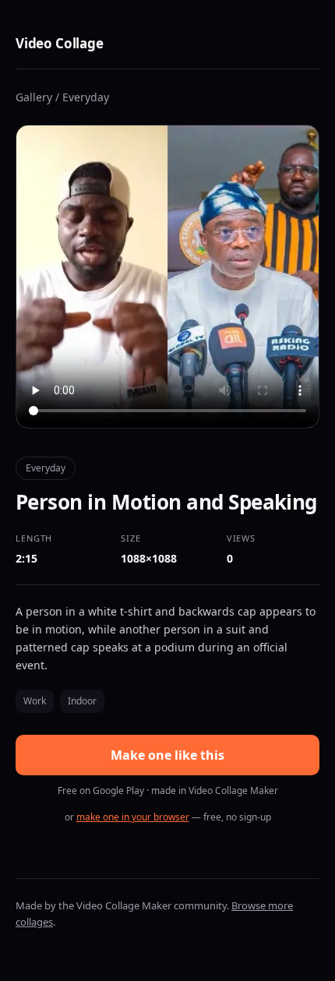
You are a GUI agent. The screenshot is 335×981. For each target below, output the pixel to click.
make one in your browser (132, 817)
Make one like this (167, 755)
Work (34, 701)
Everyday (85, 97)
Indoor (82, 701)
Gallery (34, 97)
